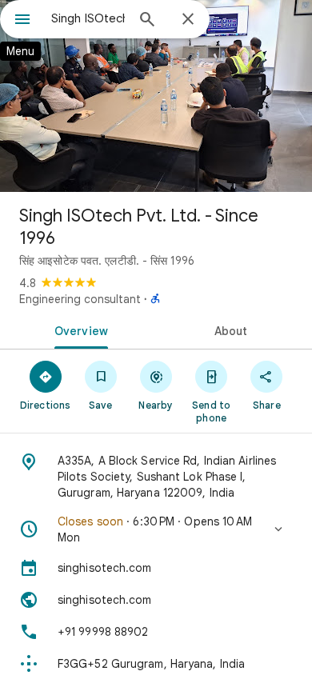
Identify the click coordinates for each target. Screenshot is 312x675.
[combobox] (88, 18)
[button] (156, 529)
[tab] (78, 329)
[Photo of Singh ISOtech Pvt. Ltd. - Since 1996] (156, 96)
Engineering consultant (80, 299)
